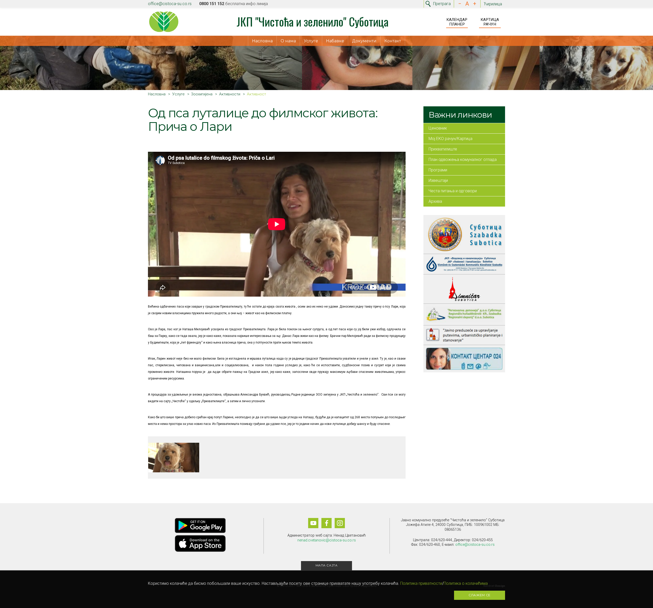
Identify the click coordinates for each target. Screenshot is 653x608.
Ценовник (438, 128)
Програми (438, 170)
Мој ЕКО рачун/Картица (450, 138)
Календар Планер (456, 22)
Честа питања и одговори (453, 190)
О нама (288, 41)
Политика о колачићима (466, 583)
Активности (229, 94)
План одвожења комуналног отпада (463, 159)
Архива (435, 201)
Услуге (311, 41)
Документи (364, 41)
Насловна (262, 41)
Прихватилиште (443, 149)
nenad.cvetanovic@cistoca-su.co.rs (326, 540)
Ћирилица (493, 4)
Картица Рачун (490, 22)
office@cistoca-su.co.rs (170, 3)
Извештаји (438, 180)
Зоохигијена (201, 94)
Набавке (335, 41)
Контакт (392, 41)
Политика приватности (421, 583)
